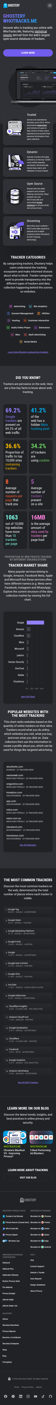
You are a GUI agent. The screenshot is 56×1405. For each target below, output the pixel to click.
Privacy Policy (27, 1387)
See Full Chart (28, 696)
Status (5, 1319)
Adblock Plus (8, 1269)
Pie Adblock (7, 1287)
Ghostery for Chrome (40, 1216)
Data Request (36, 1279)
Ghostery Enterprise (10, 1344)
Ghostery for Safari (39, 1229)
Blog (4, 1356)
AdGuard (6, 1263)
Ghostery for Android (40, 1247)
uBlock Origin (8, 1300)
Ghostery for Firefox (40, 1222)
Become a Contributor (11, 1337)
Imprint (39, 1387)
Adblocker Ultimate (10, 1275)
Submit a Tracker (37, 1273)
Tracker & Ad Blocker (14, 1216)
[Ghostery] (11, 5)
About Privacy (36, 1291)
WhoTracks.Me (12, 1229)
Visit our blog (28, 1177)
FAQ (32, 1260)
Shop (4, 1350)
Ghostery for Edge (39, 1241)
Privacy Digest (12, 1235)
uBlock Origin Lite (9, 1306)
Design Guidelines (37, 1285)
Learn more (28, 52)
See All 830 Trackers (28, 1082)
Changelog (7, 1362)
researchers (42, 125)
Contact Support (37, 1266)
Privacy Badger (8, 1293)
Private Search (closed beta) (16, 1222)
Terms (16, 1387)
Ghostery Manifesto (10, 1325)
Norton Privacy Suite (11, 1281)
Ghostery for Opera (39, 1235)
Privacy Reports (9, 1331)
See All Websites (28, 845)
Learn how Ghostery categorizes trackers (28, 352)
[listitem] (14, 1145)
